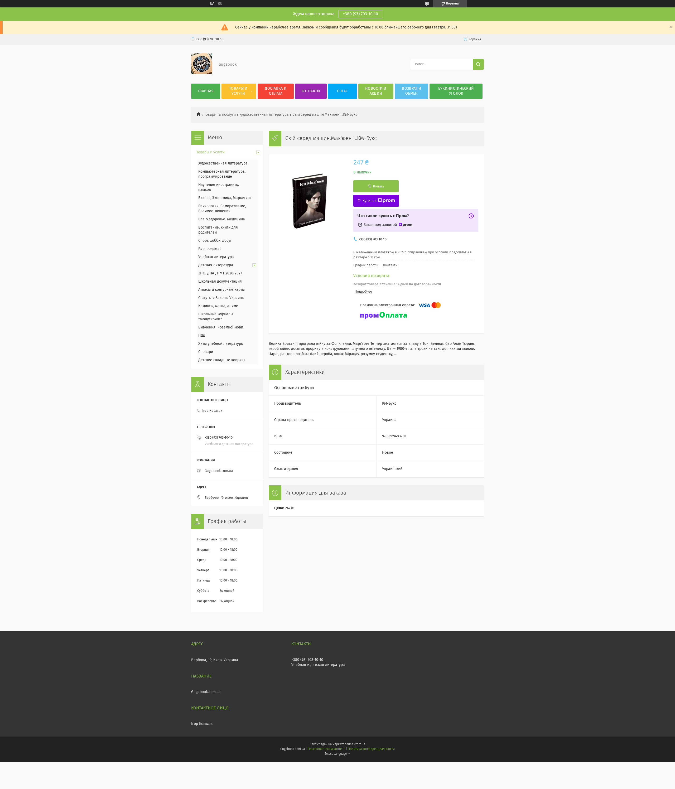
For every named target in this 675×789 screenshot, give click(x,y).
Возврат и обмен (411, 91)
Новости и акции (376, 91)
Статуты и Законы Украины (221, 298)
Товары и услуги (238, 91)
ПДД (201, 335)
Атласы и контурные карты (221, 290)
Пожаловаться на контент (326, 749)
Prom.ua (359, 744)
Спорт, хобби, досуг (215, 241)
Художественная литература (264, 115)
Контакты (311, 91)
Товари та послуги (220, 115)
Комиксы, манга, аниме (218, 306)
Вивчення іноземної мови (220, 327)
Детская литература (215, 265)
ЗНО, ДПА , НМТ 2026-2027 (220, 273)
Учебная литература (216, 257)
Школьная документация (220, 281)
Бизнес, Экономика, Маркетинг (224, 198)
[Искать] (478, 64)
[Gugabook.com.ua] (201, 73)
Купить (378, 186)
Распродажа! (209, 249)
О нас (342, 91)
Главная (206, 91)
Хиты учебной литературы (221, 344)
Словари (205, 352)
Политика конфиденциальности (371, 749)
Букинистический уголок (456, 91)
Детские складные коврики (221, 360)
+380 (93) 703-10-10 (360, 14)
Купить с (370, 201)
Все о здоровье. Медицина (221, 219)
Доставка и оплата (276, 91)
